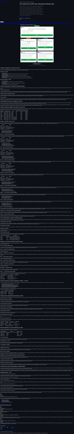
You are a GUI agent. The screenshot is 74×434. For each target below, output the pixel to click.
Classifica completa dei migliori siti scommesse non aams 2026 (50, 22)
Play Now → (37, 35)
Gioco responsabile (14, 430)
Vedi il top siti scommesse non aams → (24, 17)
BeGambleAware (9, 427)
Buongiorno (3, 0)
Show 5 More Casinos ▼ (37, 63)
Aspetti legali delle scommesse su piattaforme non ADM (35, 22)
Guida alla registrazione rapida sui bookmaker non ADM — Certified (23, 23)
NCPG (13, 427)
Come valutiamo (10, 430)
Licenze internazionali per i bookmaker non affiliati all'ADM (20, 22)
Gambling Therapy (4, 427)
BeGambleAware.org (43, 65)
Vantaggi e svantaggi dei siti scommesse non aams (6, 22)
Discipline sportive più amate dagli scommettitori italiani (7, 23)
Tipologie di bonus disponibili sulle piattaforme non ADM (39, 23)
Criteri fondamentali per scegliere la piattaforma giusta (64, 22)
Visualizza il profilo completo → (4, 403)
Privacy (1, 430)
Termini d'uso (4, 430)
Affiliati (7, 430)
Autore (1, 1)
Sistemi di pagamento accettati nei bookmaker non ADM (53, 23)
